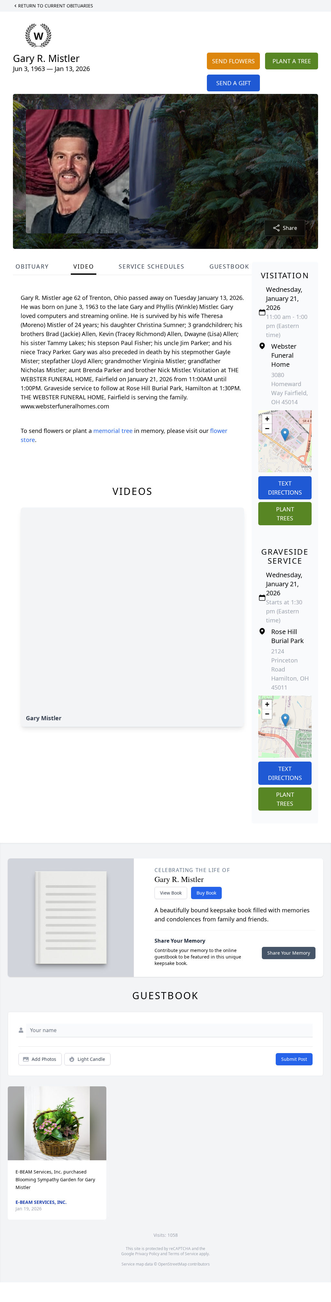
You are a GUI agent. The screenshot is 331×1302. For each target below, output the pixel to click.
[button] (285, 434)
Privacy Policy (147, 1253)
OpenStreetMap (172, 1264)
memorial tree (113, 431)
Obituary (32, 266)
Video (83, 266)
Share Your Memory (288, 953)
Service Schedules (152, 266)
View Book (171, 893)
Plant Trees (285, 513)
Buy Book (206, 893)
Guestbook (229, 266)
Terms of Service (183, 1253)
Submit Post (294, 1059)
